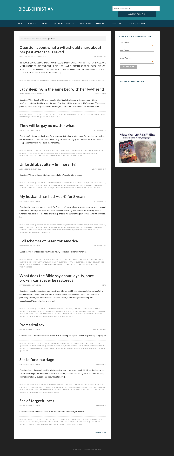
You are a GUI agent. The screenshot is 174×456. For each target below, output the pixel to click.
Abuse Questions (36, 183)
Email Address (136, 58)
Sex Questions (71, 80)
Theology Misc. (92, 230)
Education (99, 385)
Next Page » (100, 432)
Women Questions (96, 80)
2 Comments (101, 364)
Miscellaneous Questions (75, 153)
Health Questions (71, 387)
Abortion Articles (36, 343)
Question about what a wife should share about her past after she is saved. (60, 49)
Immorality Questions (38, 80)
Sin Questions (82, 80)
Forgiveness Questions (43, 185)
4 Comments (101, 285)
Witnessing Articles (67, 316)
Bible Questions (35, 114)
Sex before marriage (36, 359)
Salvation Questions (37, 155)
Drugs (31, 311)
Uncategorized (76, 155)
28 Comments (100, 405)
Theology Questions (28, 232)
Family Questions (79, 114)
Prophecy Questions (65, 264)
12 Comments (100, 94)
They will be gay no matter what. (47, 125)
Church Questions (50, 114)
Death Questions (73, 225)
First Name (136, 42)
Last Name (124, 50)
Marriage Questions (56, 80)
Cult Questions (65, 259)
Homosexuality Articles (38, 262)
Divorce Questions (87, 183)
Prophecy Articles (48, 264)
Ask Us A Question (137, 14)
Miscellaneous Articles (55, 153)
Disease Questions (87, 225)
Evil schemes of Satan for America (48, 241)
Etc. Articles (86, 150)
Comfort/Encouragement (69, 150)
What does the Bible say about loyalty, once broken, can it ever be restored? (56, 278)
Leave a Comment (99, 57)
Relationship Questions (63, 230)
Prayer (51, 230)
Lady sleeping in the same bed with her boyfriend (61, 89)
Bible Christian (36, 9)
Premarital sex (31, 324)
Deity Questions (65, 114)
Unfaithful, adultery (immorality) (47, 164)
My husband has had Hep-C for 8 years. (52, 196)
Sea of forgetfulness (36, 400)
